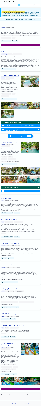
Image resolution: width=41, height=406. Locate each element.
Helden (3, 291)
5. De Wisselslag (6, 198)
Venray (3, 316)
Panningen (3, 245)
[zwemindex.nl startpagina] (7, 1)
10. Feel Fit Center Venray (8, 314)
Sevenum (3, 27)
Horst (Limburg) (4, 54)
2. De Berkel (4, 52)
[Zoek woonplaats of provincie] (19, 5)
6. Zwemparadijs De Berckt (9, 219)
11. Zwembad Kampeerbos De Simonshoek (13, 325)
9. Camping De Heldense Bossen (10, 289)
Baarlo (3, 221)
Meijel (3, 327)
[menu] (40, 2)
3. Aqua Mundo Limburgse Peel (10, 75)
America (3, 77)
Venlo (3, 200)
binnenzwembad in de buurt (24, 395)
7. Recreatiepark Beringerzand (10, 243)
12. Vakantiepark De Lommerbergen (7, 344)
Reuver (3, 347)
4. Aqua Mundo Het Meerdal (9, 142)
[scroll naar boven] (39, 403)
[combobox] (9, 5)
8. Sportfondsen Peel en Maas (10, 265)
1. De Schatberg (5, 25)
